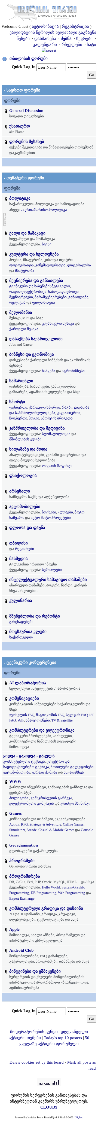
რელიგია (17, 302)
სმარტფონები (38, 720)
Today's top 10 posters (63, 1038)
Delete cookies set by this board (37, 1062)
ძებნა (66, 38)
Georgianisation (23, 845)
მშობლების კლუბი (25, 439)
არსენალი (19, 491)
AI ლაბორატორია (27, 683)
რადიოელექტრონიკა (28, 292)
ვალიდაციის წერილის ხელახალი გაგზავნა (53, 32)
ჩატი (91, 44)
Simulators (17, 830)
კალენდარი (45, 44)
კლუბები (65, 512)
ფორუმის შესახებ (26, 141)
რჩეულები (72, 44)
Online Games (73, 824)
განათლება (78, 297)
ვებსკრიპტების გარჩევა (51, 798)
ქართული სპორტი (44, 407)
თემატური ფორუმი (25, 178)
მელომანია (20, 312)
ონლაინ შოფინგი (57, 466)
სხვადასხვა (74, 772)
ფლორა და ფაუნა (27, 527)
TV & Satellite (62, 720)
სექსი (46, 244)
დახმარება (45, 38)
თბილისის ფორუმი (29, 58)
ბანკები (48, 371)
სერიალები (52, 570)
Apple (14, 929)
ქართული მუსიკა (23, 329)
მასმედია (18, 558)
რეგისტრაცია (75, 26)
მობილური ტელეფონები (72, 767)
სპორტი (17, 402)
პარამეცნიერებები (51, 297)
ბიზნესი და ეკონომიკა (31, 354)
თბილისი (18, 543)
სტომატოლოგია (56, 434)
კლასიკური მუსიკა (58, 323)
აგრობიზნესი (73, 371)
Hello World (51, 887)
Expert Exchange (22, 898)
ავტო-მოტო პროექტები (51, 518)
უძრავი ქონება (44, 772)
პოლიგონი (18, 798)
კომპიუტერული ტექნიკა (24, 761)
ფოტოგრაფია (21, 265)
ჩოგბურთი (18, 418)
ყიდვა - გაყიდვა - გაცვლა (29, 756)
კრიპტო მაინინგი (75, 803)
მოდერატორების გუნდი (34, 1032)
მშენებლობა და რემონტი (34, 616)
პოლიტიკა (19, 198)
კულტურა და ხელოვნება (34, 254)
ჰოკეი (34, 418)
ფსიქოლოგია (23, 475)
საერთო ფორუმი (23, 90)
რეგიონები (24, 549)
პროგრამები (22, 861)
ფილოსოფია (43, 302)
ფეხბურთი (18, 407)
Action (14, 824)
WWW (15, 781)
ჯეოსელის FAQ (21, 715)
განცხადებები (21, 622)
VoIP (20, 720)
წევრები (84, 38)
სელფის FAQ (77, 715)
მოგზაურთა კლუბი (28, 631)
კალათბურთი (68, 413)
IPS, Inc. (79, 1117)
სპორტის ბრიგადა (57, 418)
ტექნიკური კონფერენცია (31, 662)
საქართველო (21, 637)
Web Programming (71, 893)
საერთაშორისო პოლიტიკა (44, 210)
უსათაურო (19, 126)
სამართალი (21, 381)
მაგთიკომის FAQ (50, 715)
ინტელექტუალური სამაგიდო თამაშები (48, 579)
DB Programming (43, 893)
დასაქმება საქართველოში (36, 339)
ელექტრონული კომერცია (31, 803)
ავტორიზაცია (45, 26)
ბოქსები (49, 512)
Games (15, 813)
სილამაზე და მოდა (28, 449)
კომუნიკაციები (24, 698)
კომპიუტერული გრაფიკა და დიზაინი (46, 908)
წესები (23, 38)
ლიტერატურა (79, 265)
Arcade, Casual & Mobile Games (50, 830)
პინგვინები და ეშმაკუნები (35, 971)
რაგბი (67, 407)
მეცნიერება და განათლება (36, 280)
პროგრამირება (24, 876)
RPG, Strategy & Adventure (41, 824)
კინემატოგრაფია (50, 265)
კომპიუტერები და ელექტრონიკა (42, 730)
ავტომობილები (24, 506)
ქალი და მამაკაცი (27, 233)
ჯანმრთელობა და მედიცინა (37, 428)
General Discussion (26, 110)
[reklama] (4, 219)
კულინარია (20, 600)
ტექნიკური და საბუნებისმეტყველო (39, 286)
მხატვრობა (24, 271)
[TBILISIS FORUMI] (41, 12)
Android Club (21, 950)
